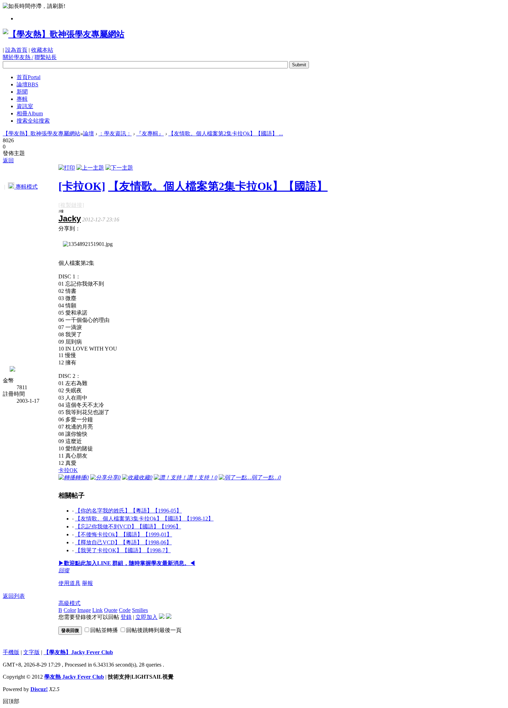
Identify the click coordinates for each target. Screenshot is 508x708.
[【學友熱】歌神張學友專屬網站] (63, 34)
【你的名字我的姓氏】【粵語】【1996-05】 (128, 511)
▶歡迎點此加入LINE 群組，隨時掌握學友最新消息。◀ (126, 563)
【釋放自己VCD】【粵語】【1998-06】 (123, 542)
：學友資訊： (115, 133)
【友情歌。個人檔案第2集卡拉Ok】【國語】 (218, 186)
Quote (110, 610)
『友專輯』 (150, 133)
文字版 (31, 652)
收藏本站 (42, 50)
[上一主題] (90, 168)
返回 (8, 160)
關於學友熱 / (18, 57)
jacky (69, 218)
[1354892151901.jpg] (88, 244)
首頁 (28, 77)
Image (84, 610)
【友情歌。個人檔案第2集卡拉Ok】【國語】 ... (225, 133)
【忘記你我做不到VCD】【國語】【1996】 (128, 526)
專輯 (22, 99)
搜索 (33, 121)
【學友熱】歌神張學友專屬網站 (41, 133)
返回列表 (14, 596)
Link (97, 610)
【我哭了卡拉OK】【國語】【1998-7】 (123, 550)
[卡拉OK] (81, 186)
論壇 (27, 84)
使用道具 (69, 583)
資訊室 (25, 106)
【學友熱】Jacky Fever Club (78, 652)
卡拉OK (68, 470)
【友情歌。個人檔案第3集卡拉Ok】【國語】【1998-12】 (144, 519)
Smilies (140, 610)
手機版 (11, 652)
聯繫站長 (46, 57)
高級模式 (69, 603)
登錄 (126, 617)
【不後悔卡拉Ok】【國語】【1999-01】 (123, 534)
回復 (63, 570)
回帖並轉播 (104, 630)
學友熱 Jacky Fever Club (74, 677)
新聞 (22, 92)
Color (70, 610)
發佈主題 (14, 153)
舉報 (87, 583)
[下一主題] (119, 168)
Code (125, 610)
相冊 (30, 113)
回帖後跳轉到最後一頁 (153, 630)
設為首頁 (16, 50)
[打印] (66, 168)
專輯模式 (26, 187)
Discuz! (39, 689)
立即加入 (146, 617)
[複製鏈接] (71, 205)
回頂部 (11, 701)
